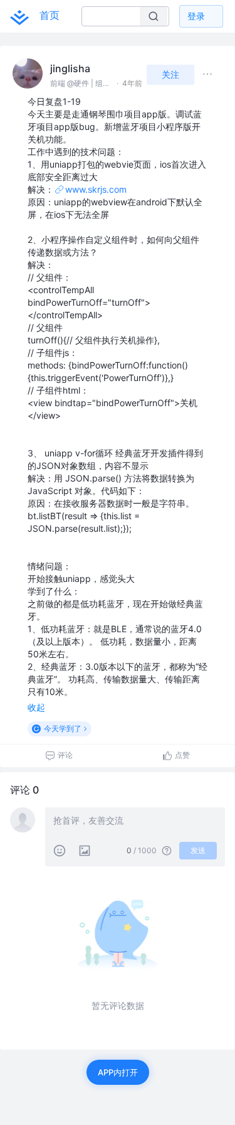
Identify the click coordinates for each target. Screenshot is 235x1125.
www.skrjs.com (96, 189)
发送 (198, 850)
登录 (196, 16)
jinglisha (70, 68)
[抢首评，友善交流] (135, 822)
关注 (170, 74)
